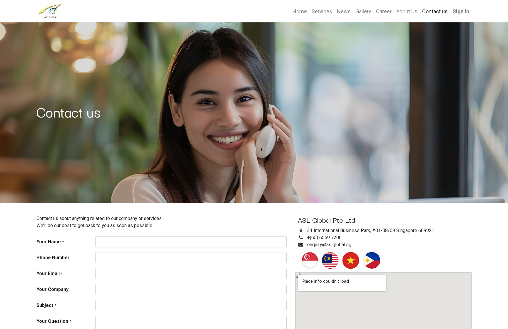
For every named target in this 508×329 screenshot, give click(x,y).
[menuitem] (299, 11)
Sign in (460, 11)
